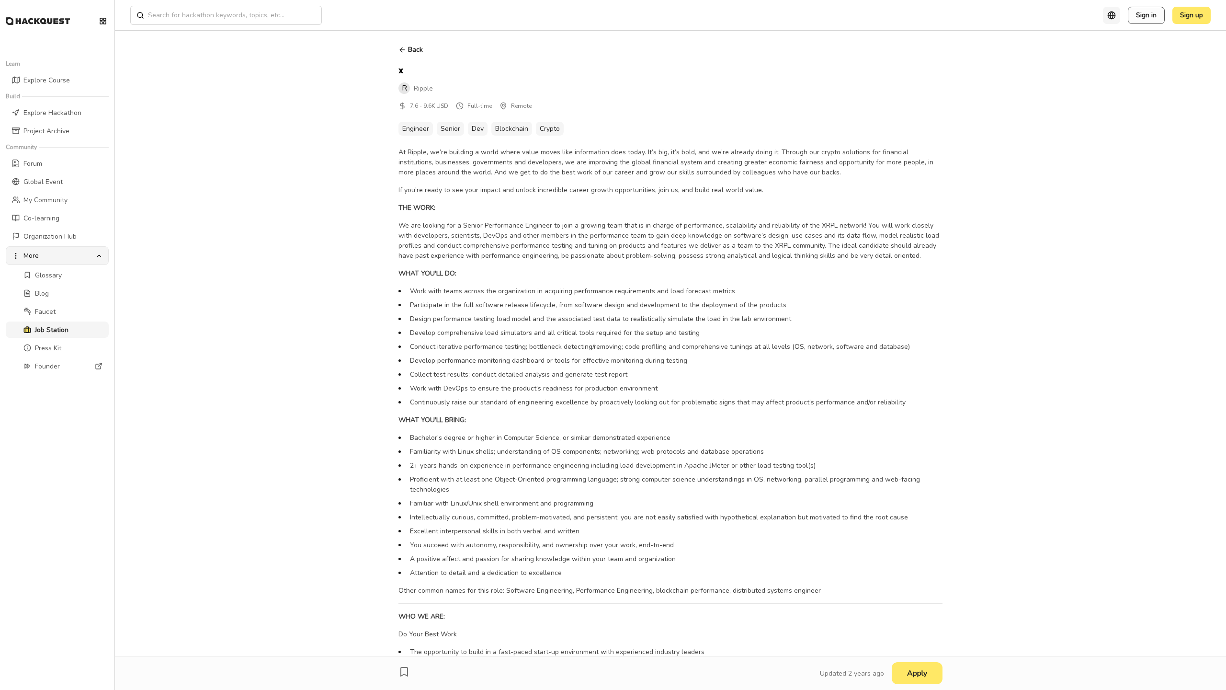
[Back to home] (38, 21)
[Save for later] (404, 672)
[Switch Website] (103, 21)
